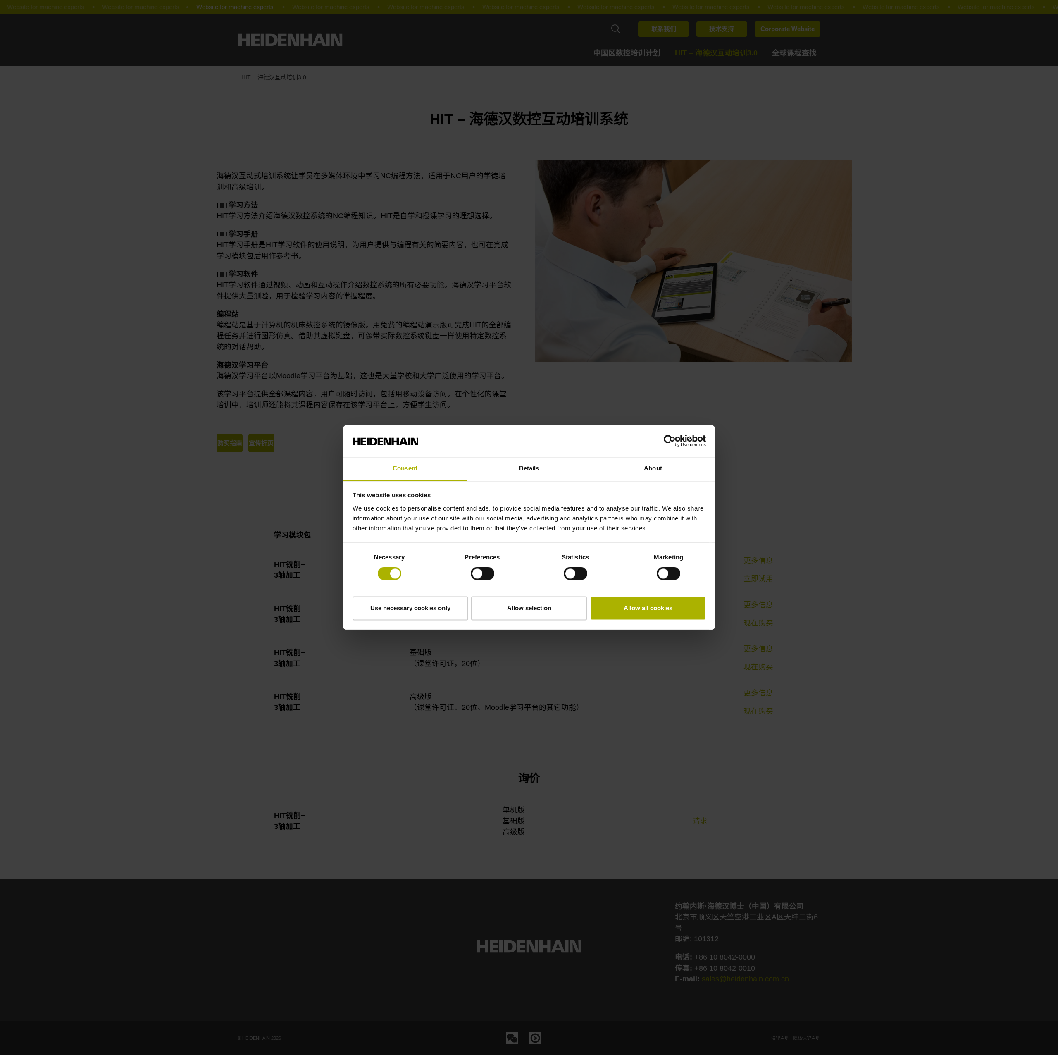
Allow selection (529, 607)
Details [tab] (529, 468)
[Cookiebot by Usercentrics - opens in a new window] (670, 441)
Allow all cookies (648, 607)
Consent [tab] (405, 468)
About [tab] (653, 468)
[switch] (482, 573)
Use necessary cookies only (410, 607)
